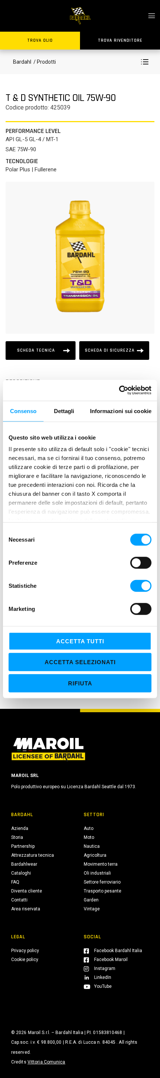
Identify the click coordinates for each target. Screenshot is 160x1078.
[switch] (140, 562)
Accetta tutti (80, 641)
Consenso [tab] (23, 411)
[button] (144, 61)
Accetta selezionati (80, 662)
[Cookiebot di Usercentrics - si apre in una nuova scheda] (118, 390)
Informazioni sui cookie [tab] (120, 411)
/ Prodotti (44, 62)
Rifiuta (80, 683)
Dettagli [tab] (64, 411)
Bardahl (22, 62)
